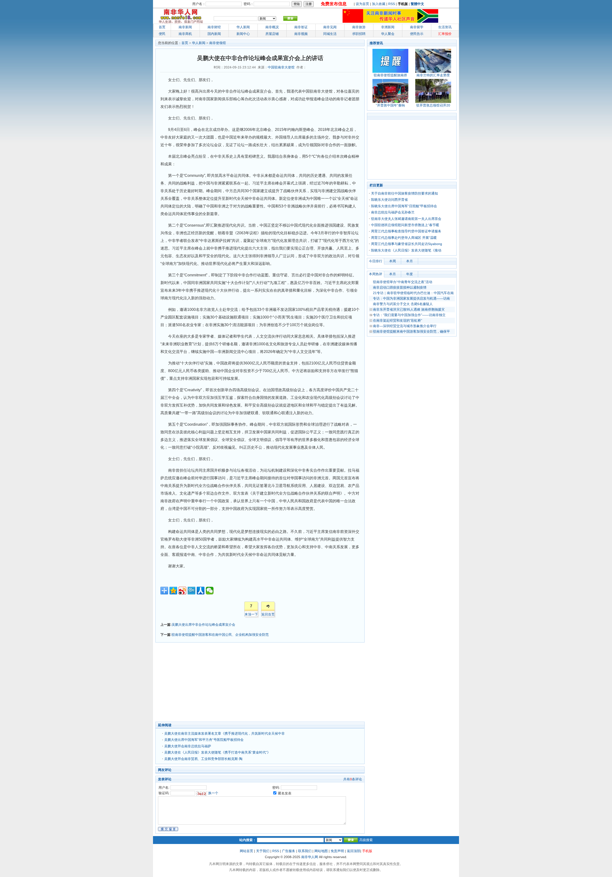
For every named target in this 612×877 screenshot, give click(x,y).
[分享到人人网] (200, 590)
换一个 (213, 793)
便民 (162, 34)
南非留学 (416, 27)
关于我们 (262, 851)
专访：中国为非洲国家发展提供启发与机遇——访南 (411, 298)
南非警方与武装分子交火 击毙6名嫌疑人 (403, 304)
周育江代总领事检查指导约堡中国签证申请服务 (406, 231)
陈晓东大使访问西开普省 (389, 199)
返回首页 (268, 614)
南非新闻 (185, 27)
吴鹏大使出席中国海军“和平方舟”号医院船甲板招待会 (204, 740)
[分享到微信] (209, 590)
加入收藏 (378, 4)
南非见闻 (330, 27)
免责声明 (337, 851)
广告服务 (288, 851)
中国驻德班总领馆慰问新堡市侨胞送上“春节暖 (405, 225)
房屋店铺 (272, 34)
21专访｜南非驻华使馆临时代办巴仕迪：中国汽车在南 (413, 293)
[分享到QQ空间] (173, 590)
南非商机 (185, 34)
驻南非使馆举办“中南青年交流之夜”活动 (402, 282)
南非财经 (214, 27)
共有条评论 (352, 779)
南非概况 (272, 27)
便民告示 (416, 34)
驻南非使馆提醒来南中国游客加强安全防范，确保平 (411, 331)
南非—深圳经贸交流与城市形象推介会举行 (405, 326)
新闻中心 (243, 34)
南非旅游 (359, 27)
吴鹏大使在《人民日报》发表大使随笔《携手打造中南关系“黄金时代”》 (217, 752)
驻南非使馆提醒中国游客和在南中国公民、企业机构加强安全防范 (220, 635)
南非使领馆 (217, 43)
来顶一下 (251, 614)
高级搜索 (366, 840)
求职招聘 (359, 34)
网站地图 (321, 851)
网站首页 (246, 851)
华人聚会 (387, 34)
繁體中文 (417, 4)
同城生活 (330, 34)
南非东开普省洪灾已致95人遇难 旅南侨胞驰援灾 (409, 309)
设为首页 (362, 4)
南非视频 (301, 34)
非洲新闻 (387, 27)
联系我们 (304, 851)
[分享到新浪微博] (182, 590)
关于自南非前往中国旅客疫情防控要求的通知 (404, 193)
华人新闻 (198, 43)
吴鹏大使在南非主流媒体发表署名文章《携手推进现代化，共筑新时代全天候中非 (224, 733)
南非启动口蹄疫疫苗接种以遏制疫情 (399, 287)
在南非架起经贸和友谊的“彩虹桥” (397, 320)
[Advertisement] (236, 683)
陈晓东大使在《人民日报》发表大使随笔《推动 (406, 250)
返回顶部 (353, 851)
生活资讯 (445, 27)
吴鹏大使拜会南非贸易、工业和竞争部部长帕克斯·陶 (203, 759)
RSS (391, 4)
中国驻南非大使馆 (281, 67)
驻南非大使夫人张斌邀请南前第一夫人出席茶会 (406, 219)
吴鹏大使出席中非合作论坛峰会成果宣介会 (203, 624)
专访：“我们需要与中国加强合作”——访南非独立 (409, 315)
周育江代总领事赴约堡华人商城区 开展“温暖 (404, 238)
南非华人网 (309, 857)
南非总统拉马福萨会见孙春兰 (393, 212)
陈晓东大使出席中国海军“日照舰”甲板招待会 (404, 206)
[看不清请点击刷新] (201, 793)
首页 (162, 27)
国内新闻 (214, 34)
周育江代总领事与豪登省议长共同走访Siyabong (406, 244)
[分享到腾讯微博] (191, 590)
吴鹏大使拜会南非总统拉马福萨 (187, 746)
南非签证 (301, 27)
